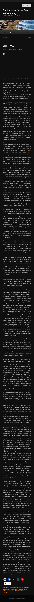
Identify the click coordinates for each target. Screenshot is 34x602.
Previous (5, 37)
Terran (10, 590)
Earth (4, 589)
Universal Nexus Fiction (23, 32)
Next (29, 37)
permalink (5, 592)
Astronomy (26, 587)
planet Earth (20, 241)
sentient (28, 150)
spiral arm (14, 230)
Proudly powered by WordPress (17, 598)
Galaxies (5, 80)
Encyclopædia (11, 32)
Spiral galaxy (23, 589)
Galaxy (12, 589)
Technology (5, 590)
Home (4, 32)
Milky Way (17, 589)
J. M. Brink (19, 49)
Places (16, 587)
